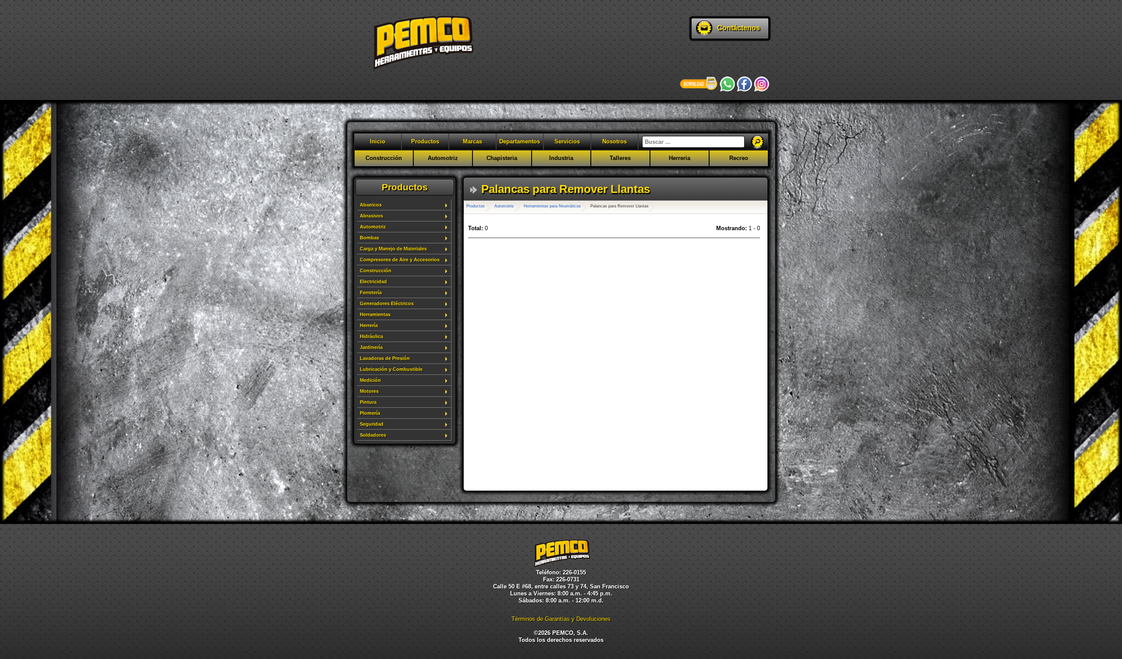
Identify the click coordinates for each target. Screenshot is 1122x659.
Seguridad (371, 424)
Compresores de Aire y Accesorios (400, 259)
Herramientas (375, 314)
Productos (425, 141)
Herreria (679, 158)
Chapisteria (501, 158)
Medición (370, 380)
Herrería (369, 325)
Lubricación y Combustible (391, 369)
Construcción (384, 158)
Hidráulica (371, 336)
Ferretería (371, 292)
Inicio (377, 141)
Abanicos (371, 204)
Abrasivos (371, 215)
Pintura (368, 402)
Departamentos (519, 141)
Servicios (567, 141)
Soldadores (373, 435)
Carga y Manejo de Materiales (393, 248)
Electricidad (373, 281)
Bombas (369, 237)
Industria (561, 158)
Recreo (738, 158)
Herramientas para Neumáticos (552, 206)
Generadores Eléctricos (387, 303)
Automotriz (443, 158)
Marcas (472, 141)
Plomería (370, 413)
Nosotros (614, 141)
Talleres (620, 158)
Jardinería (371, 347)
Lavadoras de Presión (385, 358)
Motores (369, 391)
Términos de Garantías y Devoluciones (561, 619)
